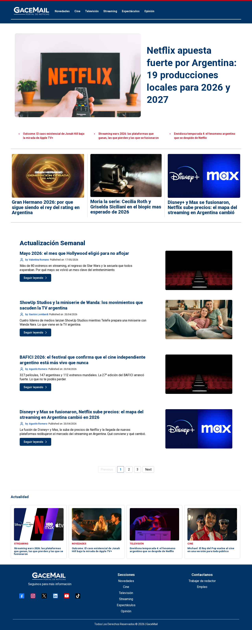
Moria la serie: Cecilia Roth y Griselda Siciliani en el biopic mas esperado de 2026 (125, 207)
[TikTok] (77, 595)
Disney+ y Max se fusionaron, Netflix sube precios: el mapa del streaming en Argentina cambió (202, 208)
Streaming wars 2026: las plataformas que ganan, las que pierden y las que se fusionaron (38, 551)
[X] (44, 595)
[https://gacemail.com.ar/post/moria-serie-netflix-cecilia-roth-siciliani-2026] (126, 175)
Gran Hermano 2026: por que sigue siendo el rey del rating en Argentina (46, 207)
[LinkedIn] (55, 595)
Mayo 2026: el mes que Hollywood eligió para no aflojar (74, 253)
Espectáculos (126, 605)
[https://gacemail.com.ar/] (31, 11)
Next (148, 469)
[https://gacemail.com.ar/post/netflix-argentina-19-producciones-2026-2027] (78, 75)
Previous (107, 469)
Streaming (126, 599)
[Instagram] (33, 595)
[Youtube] (66, 595)
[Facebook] (21, 595)
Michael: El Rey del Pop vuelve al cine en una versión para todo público (210, 550)
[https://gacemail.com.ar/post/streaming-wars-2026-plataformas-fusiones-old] (39, 524)
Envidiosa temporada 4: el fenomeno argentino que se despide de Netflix (152, 550)
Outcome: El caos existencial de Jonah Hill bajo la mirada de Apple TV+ (96, 550)
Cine (126, 587)
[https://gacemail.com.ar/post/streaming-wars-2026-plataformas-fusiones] (204, 176)
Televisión (126, 593)
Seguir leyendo (33, 277)
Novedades (126, 581)
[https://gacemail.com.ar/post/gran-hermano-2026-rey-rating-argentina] (48, 176)
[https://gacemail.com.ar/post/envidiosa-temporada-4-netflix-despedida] (154, 524)
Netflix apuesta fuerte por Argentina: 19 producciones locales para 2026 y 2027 (192, 75)
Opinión (126, 611)
